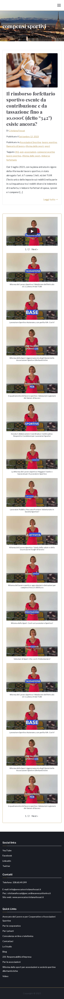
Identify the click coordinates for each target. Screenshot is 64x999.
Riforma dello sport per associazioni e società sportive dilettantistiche (29, 969)
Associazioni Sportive (30, 142)
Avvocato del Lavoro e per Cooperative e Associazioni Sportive (28, 918)
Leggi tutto (49, 199)
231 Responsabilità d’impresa (16, 956)
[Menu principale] (59, 5)
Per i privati (8, 931)
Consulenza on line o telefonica (17, 936)
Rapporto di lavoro (15, 146)
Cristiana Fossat (17, 130)
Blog (4, 951)
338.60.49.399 (20, 882)
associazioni (30, 152)
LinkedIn (6, 861)
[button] (35, 249)
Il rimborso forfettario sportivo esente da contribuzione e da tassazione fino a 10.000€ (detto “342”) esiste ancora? (30, 108)
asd (21, 152)
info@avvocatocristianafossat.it (25, 889)
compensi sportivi (46, 152)
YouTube (6, 850)
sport (47, 146)
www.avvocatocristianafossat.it (28, 897)
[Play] (32, 231)
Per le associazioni (11, 962)
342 (17, 152)
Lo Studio (7, 946)
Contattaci (7, 941)
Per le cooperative (11, 925)
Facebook (7, 855)
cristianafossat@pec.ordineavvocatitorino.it (29, 893)
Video (5, 976)
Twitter (6, 866)
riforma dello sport (34, 146)
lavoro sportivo (49, 142)
